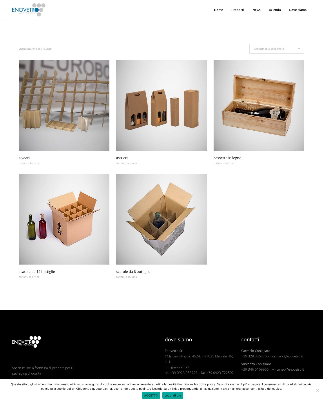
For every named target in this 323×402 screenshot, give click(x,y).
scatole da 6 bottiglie (133, 271)
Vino (37, 163)
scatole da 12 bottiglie (37, 271)
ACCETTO (151, 395)
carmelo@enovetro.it (287, 356)
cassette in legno (227, 157)
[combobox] (276, 49)
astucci (122, 157)
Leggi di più (173, 395)
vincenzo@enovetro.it (288, 369)
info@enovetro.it (177, 367)
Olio (31, 163)
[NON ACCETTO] (317, 390)
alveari (24, 157)
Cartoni (23, 163)
